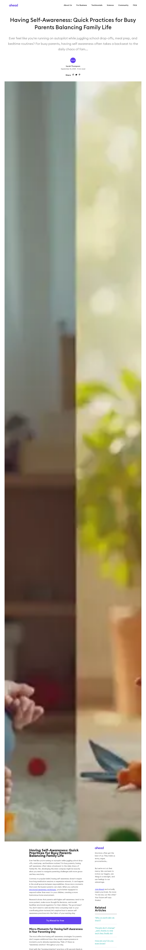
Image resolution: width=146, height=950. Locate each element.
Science (110, 5)
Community (123, 5)
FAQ (135, 5)
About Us (68, 5)
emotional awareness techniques (42, 890)
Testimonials (96, 5)
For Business (81, 5)
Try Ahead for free (55, 920)
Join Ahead (99, 889)
